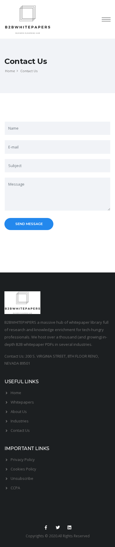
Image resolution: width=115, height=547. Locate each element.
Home (10, 71)
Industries (20, 421)
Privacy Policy (23, 459)
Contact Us (20, 430)
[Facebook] (46, 528)
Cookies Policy (23, 469)
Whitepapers (22, 402)
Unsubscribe (22, 478)
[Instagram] (70, 528)
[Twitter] (57, 528)
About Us (19, 411)
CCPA (15, 487)
